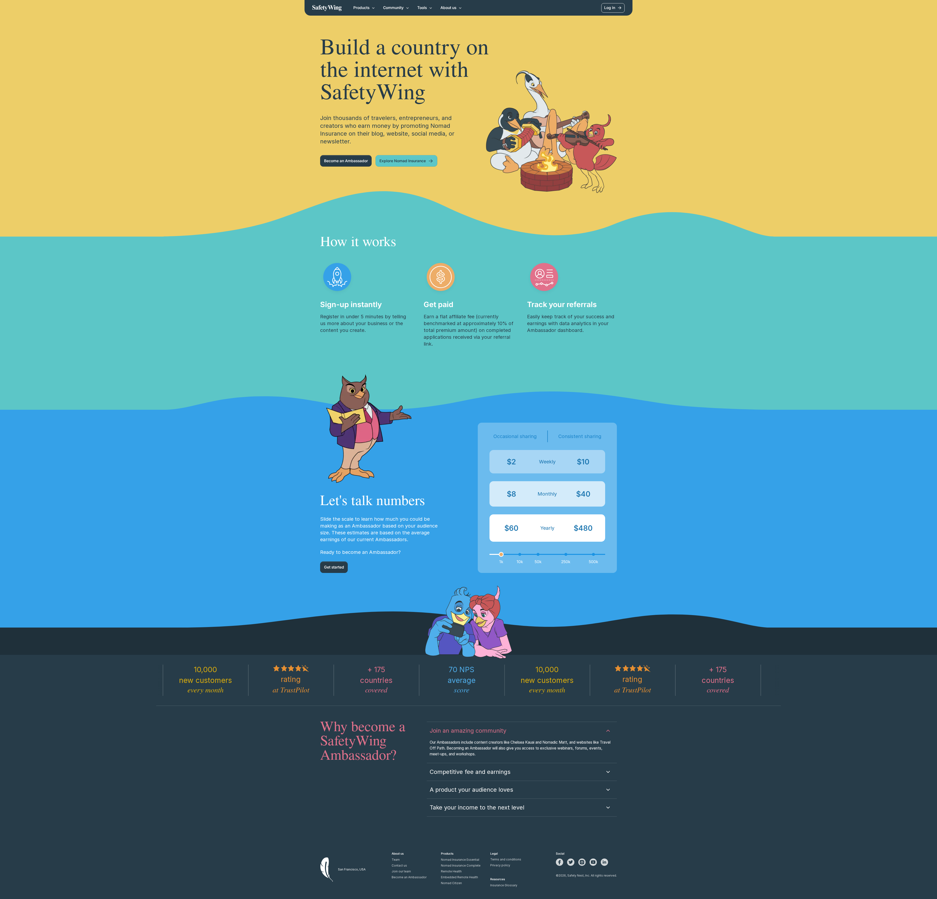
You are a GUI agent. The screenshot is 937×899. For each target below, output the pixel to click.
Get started (334, 567)
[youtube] (593, 862)
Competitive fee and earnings (470, 771)
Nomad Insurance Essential (460, 859)
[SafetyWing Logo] (327, 8)
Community (393, 7)
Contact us (399, 865)
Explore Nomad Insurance (402, 161)
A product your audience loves (471, 789)
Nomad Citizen (451, 883)
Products (361, 7)
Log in (609, 7)
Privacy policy (500, 865)
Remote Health (451, 871)
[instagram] (582, 862)
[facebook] (559, 862)
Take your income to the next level (477, 807)
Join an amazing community (468, 730)
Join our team (401, 871)
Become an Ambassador (346, 161)
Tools (422, 7)
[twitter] (570, 862)
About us (448, 7)
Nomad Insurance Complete (460, 865)
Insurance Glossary (503, 885)
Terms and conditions (505, 859)
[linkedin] (604, 862)
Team (396, 859)
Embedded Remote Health (459, 877)
